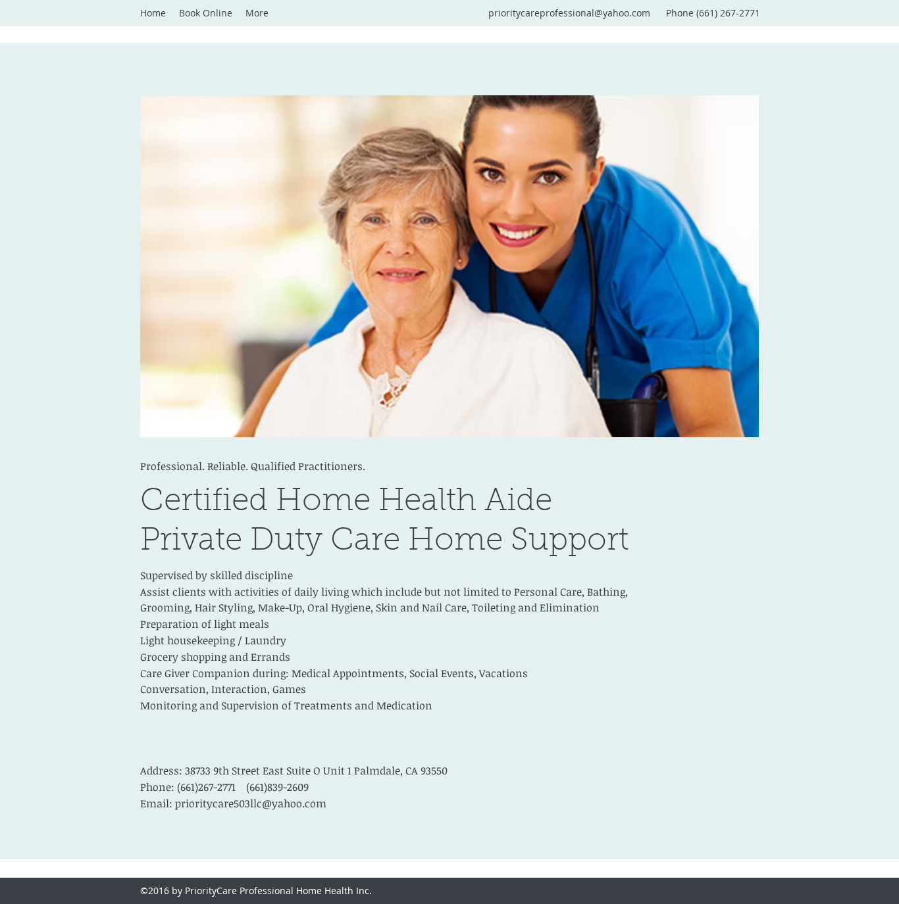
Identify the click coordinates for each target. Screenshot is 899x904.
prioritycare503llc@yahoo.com (250, 803)
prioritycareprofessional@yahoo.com (569, 13)
